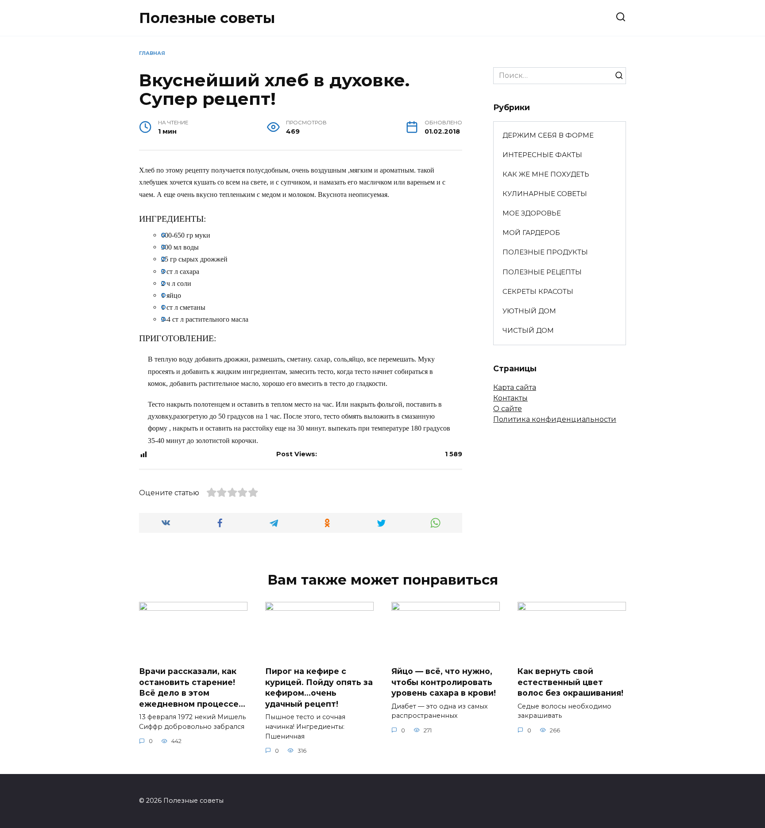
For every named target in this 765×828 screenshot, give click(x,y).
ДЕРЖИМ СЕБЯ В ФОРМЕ (548, 135)
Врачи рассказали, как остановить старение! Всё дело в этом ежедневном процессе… (192, 687)
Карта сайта (514, 387)
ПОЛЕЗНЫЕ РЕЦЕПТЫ (542, 272)
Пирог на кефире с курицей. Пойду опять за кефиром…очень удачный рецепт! (319, 687)
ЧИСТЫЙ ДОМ (528, 330)
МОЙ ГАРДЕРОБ (531, 232)
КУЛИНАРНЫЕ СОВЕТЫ (544, 193)
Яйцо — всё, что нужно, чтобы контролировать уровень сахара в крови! (443, 681)
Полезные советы (207, 18)
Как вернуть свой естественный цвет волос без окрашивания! (570, 681)
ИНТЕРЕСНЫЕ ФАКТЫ (542, 154)
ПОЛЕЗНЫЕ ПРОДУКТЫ (545, 252)
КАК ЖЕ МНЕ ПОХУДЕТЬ (545, 174)
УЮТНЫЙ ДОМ (529, 311)
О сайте (507, 408)
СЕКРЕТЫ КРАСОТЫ (537, 291)
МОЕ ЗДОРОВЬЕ (531, 213)
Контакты (510, 398)
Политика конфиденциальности (554, 419)
